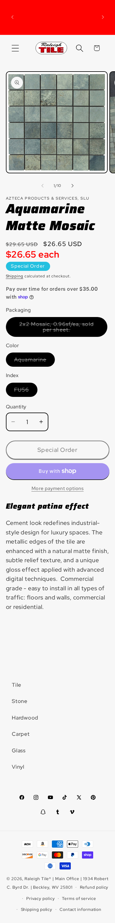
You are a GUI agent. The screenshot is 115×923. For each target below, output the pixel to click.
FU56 (25, 391)
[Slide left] (42, 185)
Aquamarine (34, 361)
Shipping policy (36, 909)
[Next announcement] (102, 17)
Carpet (21, 734)
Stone (19, 701)
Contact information (80, 909)
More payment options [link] (58, 488)
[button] (15, 48)
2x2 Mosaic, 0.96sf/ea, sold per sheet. (60, 328)
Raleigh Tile (36, 878)
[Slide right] (72, 185)
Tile (16, 684)
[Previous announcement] (12, 17)
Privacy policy (40, 898)
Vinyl (18, 766)
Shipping (14, 276)
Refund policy (94, 887)
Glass (19, 750)
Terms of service (79, 898)
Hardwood (25, 717)
